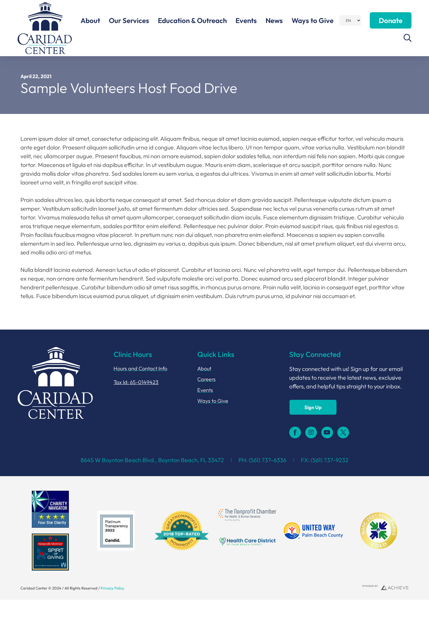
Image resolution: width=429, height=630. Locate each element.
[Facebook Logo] (295, 432)
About (90, 20)
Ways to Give (313, 20)
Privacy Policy (112, 588)
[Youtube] (327, 432)
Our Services (129, 20)
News (274, 20)
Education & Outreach (192, 20)
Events (246, 20)
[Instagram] (311, 432)
